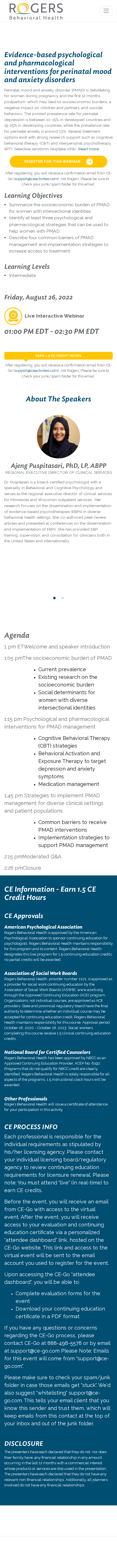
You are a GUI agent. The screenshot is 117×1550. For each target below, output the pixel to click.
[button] (54, 598)
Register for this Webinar (52, 161)
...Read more (87, 149)
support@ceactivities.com (36, 179)
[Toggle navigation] (106, 11)
